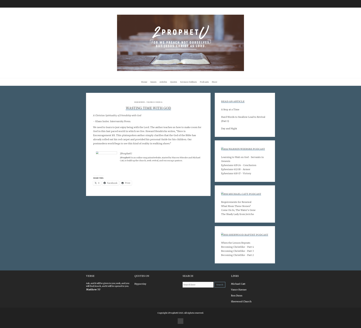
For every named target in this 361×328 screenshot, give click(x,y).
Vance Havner (239, 289)
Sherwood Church (241, 301)
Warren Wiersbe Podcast (246, 149)
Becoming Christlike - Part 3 (237, 251)
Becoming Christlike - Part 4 (237, 246)
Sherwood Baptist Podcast (248, 234)
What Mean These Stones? (236, 206)
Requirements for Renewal (236, 202)
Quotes (173, 82)
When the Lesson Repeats (235, 242)
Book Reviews (139, 102)
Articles (163, 82)
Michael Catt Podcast (245, 194)
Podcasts (204, 82)
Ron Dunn (236, 295)
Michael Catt (238, 283)
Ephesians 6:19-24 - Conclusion (238, 165)
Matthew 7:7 (93, 289)
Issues (153, 82)
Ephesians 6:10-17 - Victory (236, 173)
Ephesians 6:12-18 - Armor (235, 169)
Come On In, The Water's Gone (238, 210)
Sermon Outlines (188, 82)
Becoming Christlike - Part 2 (237, 255)
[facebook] (180, 321)
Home (144, 82)
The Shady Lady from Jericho (237, 214)
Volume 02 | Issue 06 (154, 102)
